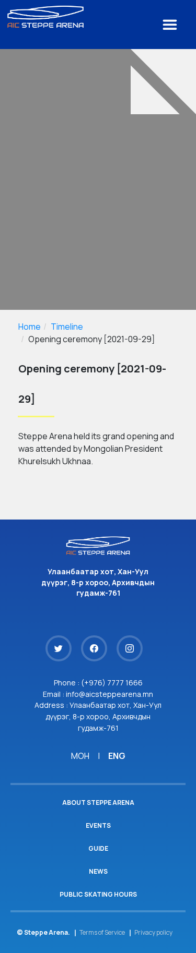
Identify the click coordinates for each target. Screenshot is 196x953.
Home (29, 326)
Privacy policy (153, 932)
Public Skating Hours (98, 894)
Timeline (67, 326)
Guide (98, 848)
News (98, 871)
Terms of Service (102, 932)
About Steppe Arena (98, 802)
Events (98, 825)
